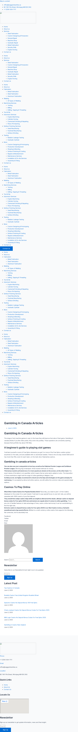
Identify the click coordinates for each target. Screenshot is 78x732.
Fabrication (7, 89)
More (5, 142)
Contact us (7, 52)
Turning (10, 105)
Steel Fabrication (13, 33)
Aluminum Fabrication (15, 96)
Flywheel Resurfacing (14, 131)
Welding (6, 98)
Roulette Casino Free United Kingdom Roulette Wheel (21, 595)
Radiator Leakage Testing (16, 137)
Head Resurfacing (13, 128)
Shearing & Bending (14, 149)
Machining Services (10, 103)
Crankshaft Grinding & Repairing (18, 121)
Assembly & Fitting (14, 161)
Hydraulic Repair (13, 43)
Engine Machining (13, 117)
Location (3, 671)
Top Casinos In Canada (11, 588)
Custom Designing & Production (18, 36)
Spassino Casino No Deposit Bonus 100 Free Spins (20, 603)
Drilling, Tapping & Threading (17, 110)
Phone (2, 656)
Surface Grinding (13, 133)
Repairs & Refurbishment (15, 154)
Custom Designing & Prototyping (18, 144)
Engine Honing (12, 50)
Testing (6, 135)
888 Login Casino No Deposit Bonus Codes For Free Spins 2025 (25, 617)
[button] (39, 516)
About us (7, 29)
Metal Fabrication (13, 45)
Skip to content (5, 1)
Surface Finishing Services (12, 126)
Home (6, 27)
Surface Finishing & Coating (16, 151)
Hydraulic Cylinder (13, 140)
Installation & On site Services (17, 158)
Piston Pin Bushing (14, 124)
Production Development (16, 147)
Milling (10, 108)
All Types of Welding (14, 101)
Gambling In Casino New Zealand (15, 625)
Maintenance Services (15, 156)
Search (6, 560)
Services (6, 31)
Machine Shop (12, 40)
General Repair (12, 38)
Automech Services (10, 114)
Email (1, 663)
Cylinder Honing (13, 119)
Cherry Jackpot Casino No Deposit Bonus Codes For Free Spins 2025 (26, 610)
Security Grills (12, 47)
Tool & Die (7, 112)
